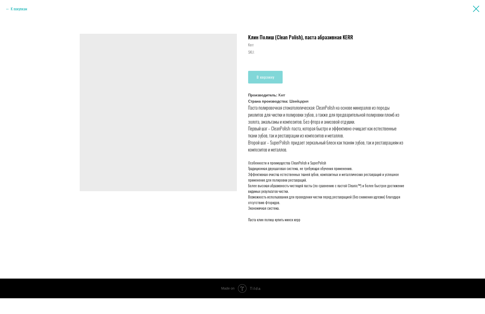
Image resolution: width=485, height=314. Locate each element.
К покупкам (19, 9)
